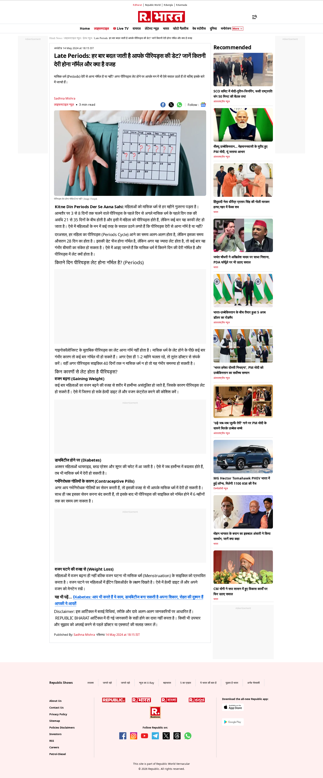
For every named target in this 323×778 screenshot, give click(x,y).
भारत (215, 212)
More (236, 28)
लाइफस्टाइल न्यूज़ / (73, 38)
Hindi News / (56, 38)
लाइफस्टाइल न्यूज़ (64, 104)
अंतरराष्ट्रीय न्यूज (221, 101)
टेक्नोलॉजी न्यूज (220, 488)
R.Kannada (181, 5)
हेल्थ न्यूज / (88, 38)
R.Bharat (137, 5)
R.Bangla (168, 5)
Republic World (153, 5)
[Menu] (252, 16)
